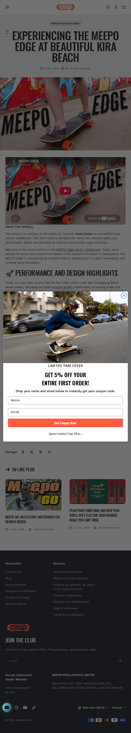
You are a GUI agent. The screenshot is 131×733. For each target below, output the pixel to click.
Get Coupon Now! (65, 422)
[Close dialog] (124, 295)
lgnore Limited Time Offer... (65, 433)
